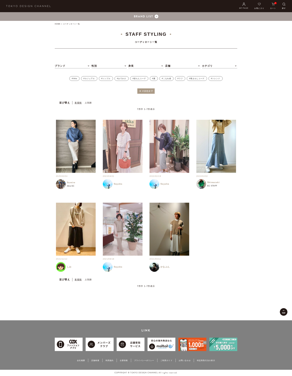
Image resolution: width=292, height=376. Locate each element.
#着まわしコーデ (197, 78)
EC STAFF (212, 186)
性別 (94, 66)
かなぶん (165, 267)
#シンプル (106, 78)
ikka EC (71, 186)
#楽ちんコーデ (139, 78)
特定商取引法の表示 (206, 360)
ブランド (60, 66)
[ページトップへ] (283, 312)
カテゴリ (207, 66)
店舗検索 (95, 360)
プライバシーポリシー (144, 360)
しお (69, 267)
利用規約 (110, 360)
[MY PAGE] (244, 6)
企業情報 (124, 360)
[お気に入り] (259, 6)
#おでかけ (121, 78)
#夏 (153, 78)
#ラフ (180, 78)
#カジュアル (89, 78)
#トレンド (215, 78)
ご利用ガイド (166, 360)
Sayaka (118, 184)
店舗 (167, 66)
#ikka (74, 78)
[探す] (284, 6)
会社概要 (81, 360)
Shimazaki (213, 182)
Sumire (71, 182)
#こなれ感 (166, 78)
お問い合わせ (185, 360)
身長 (131, 66)
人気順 (88, 103)
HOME (57, 24)
